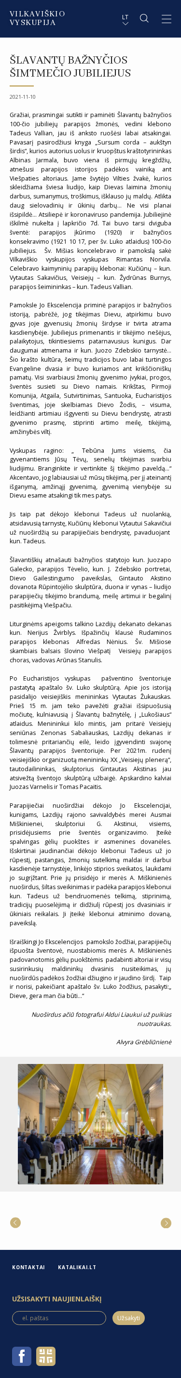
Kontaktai (28, 1267)
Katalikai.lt (77, 1267)
